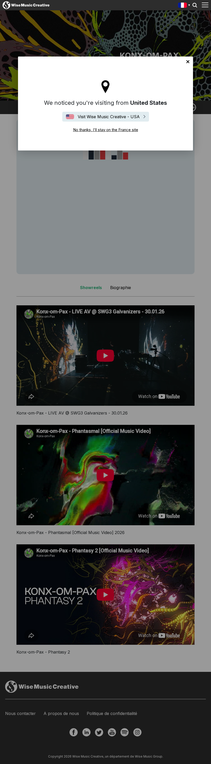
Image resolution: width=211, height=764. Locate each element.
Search (194, 5)
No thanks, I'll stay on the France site (188, 62)
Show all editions (184, 6)
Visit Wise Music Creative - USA (109, 116)
